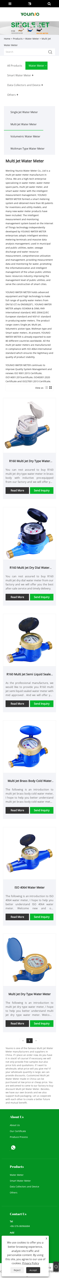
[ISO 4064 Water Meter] (29, 852)
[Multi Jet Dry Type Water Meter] (29, 959)
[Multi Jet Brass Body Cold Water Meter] (29, 746)
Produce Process (19, 1137)
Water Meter (32, 38)
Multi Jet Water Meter (23, 124)
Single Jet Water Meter (24, 112)
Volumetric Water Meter (25, 136)
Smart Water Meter (20, 1180)
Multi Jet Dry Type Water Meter (30, 994)
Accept (33, 1270)
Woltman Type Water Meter (27, 148)
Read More (17, 490)
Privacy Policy (30, 1263)
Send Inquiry (41, 490)
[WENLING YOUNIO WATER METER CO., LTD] (29, 14)
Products (18, 38)
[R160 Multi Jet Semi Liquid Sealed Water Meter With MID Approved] (29, 639)
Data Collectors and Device (24, 1186)
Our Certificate (18, 1131)
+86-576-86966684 (20, 1226)
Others (13, 1192)
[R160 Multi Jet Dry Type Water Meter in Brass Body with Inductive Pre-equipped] (29, 425)
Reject (17, 1270)
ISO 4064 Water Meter (30, 887)
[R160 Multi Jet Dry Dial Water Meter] (29, 533)
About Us (15, 1125)
